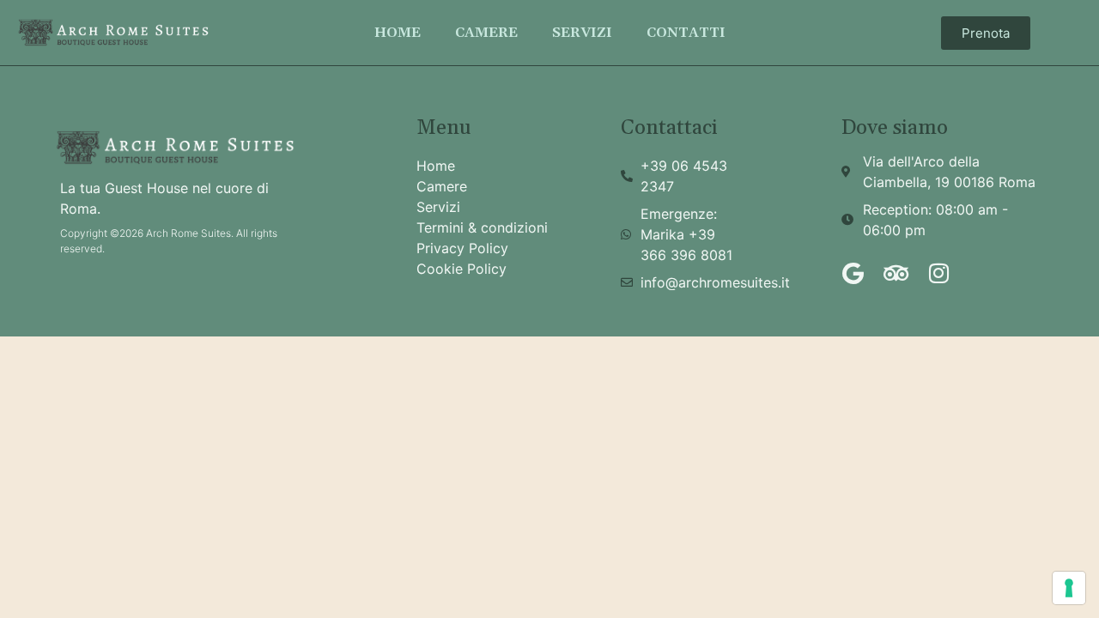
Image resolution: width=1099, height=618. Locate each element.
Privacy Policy (462, 248)
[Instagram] (938, 273)
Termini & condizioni (482, 227)
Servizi (582, 32)
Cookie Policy (461, 268)
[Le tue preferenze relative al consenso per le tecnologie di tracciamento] (1069, 588)
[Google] (852, 273)
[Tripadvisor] (895, 273)
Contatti (686, 32)
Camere (486, 32)
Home (397, 32)
